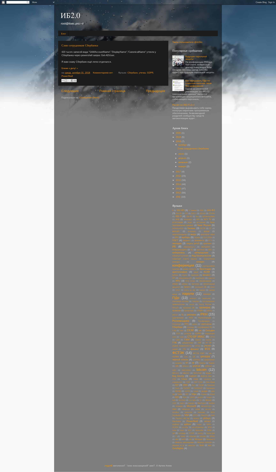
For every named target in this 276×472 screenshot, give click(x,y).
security (185, 427)
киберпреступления (180, 256)
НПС (178, 281)
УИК (199, 343)
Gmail (195, 391)
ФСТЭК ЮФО (198, 353)
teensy (200, 433)
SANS (209, 424)
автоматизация (208, 216)
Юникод (202, 363)
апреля (182, 158)
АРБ (198, 219)
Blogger (108, 466)
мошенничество (185, 278)
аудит (190, 222)
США (178, 340)
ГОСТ (175, 240)
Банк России (204, 225)
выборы (186, 237)
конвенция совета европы (184, 259)
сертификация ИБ (204, 327)
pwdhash (175, 424)
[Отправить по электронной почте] (63, 80)
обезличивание (205, 281)
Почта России (205, 304)
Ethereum (211, 385)
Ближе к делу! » (69, 68)
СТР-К (212, 337)
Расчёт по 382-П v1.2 (183, 105)
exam (177, 388)
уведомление (187, 343)
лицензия (195, 275)
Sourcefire (199, 430)
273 (186, 213)
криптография (179, 272)
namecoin (188, 412)
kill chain (182, 400)
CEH (174, 379)
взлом (206, 231)
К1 (192, 250)
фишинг (195, 349)
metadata (179, 406)
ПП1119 (175, 308)
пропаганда (188, 311)
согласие (187, 333)
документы (199, 240)
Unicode (202, 436)
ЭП (186, 363)
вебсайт (176, 231)
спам (182, 337)
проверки (176, 310)
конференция (183, 265)
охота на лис (189, 290)
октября (182, 145)
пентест (193, 298)
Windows (199, 439)
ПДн (175, 298)
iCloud (212, 394)
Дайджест (187, 240)
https (194, 394)
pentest (196, 418)
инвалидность (189, 247)
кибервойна (178, 252)
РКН (203, 314)
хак (210, 353)
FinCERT (186, 388)
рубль (194, 324)
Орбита (187, 287)
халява (175, 357)
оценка (202, 290)
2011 (178, 197)
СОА (178, 333)
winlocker (191, 445)
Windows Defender (204, 442)
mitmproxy (186, 409)
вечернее (192, 231)
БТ (210, 228)
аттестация (177, 222)
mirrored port (206, 406)
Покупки (195, 301)
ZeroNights (178, 448)
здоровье (207, 243)
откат (212, 287)
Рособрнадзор (204, 321)
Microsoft (191, 406)
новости (211, 278)
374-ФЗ (212, 213)
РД (182, 315)
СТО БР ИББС (196, 336)
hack (180, 394)
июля (181, 154)
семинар (190, 327)
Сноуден (210, 330)
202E (202, 210)
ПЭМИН (200, 311)
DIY (177, 385)
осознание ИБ (201, 287)
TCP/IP (191, 433)
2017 (179, 172)
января (182, 166)
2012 (179, 193)
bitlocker (186, 373)
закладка (177, 243)
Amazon (185, 366)
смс (200, 330)
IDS (177, 397)
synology (181, 433)
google (205, 391)
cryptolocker (177, 382)
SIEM (209, 427)
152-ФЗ (180, 210)
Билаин (191, 228)
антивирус (188, 219)
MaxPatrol (202, 403)
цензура (205, 356)
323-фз (203, 213)
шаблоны (196, 360)
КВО (210, 250)
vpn (176, 439)
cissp (196, 379)
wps (209, 445)
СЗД (174, 330)
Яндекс (212, 363)
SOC (190, 430)
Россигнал (176, 324)
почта (191, 304)
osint (213, 415)
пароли (188, 294)
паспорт (207, 294)
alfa (177, 366)
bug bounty (178, 376)
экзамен (178, 363)
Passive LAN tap (182, 418)
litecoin (208, 400)
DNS (185, 385)
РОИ (191, 318)
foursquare (210, 388)
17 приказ (192, 210)
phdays (207, 418)
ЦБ (194, 357)
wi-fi (183, 439)
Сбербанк (132, 73)
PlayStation (176, 421)
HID (186, 394)
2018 (179, 141)
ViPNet (212, 436)
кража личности (189, 269)
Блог (63, 33)
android (196, 366)
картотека (201, 250)
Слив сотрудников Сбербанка (79, 45)
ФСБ (207, 348)
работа (209, 311)
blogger (208, 373)
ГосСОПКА (207, 237)
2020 (179, 133)
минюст (207, 275)
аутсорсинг (201, 222)
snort (182, 430)
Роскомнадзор (180, 320)
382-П (178, 216)
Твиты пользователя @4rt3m (187, 42)
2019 (179, 137)
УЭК (184, 349)
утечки (207, 346)
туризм (208, 340)
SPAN (209, 430)
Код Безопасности (201, 255)
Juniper (209, 397)
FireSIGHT (198, 388)
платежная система (180, 301)
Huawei (204, 394)
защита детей (192, 243)
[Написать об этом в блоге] (66, 80)
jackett (200, 397)
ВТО (177, 237)
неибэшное (200, 278)
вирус (193, 234)
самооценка (206, 324)
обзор (175, 284)
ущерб (175, 349)
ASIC (174, 370)
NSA (186, 415)
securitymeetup (198, 427)
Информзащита (179, 250)
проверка (204, 307)
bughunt (192, 376)
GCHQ (178, 391)
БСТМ (202, 228)
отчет (178, 290)
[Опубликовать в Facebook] (72, 80)
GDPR (150, 73)
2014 (179, 184)
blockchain (197, 373)
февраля (183, 162)
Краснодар (205, 269)
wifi (190, 439)
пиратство (206, 298)
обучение (195, 284)
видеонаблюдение (179, 234)
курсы (184, 275)
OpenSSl (204, 415)
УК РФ (208, 343)
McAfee (212, 403)
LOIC (174, 403)
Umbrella (192, 436)
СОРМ (198, 333)
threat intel (211, 433)
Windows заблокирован (184, 442)
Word (201, 445)
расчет (175, 315)
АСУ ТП (207, 219)
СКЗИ (190, 330)
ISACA (192, 397)
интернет (206, 247)
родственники (178, 318)
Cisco (184, 379)
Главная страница (112, 91)
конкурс (200, 262)
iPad (184, 397)
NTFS (195, 415)
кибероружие (201, 252)
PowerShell (67, 76)
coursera (207, 379)
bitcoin (201, 370)
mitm (174, 409)
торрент (198, 340)
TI (176, 436)
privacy (207, 421)
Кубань (175, 275)
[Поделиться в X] (69, 80)
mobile (197, 409)
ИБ (174, 246)
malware (191, 403)
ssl (173, 433)
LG (200, 400)
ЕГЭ (210, 240)
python (187, 424)
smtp (174, 430)
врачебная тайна (208, 234)
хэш (186, 357)
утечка (142, 73)
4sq (197, 216)
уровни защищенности (181, 346)
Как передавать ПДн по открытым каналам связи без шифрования (198, 83)
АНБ (178, 219)
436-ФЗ (189, 216)
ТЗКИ (187, 339)
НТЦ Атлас (190, 281)
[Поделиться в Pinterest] (75, 80)
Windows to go (178, 445)
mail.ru (182, 403)
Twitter (182, 436)
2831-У (194, 213)
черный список (180, 359)
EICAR (201, 385)
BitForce (175, 373)
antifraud (208, 366)
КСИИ (207, 272)
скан (181, 330)
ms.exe (208, 409)
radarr (199, 424)
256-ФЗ (179, 213)
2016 (179, 176)
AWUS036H (186, 370)
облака (185, 284)
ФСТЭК (178, 353)
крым (196, 272)
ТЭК (174, 342)
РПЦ (186, 324)
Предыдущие (155, 91)
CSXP (188, 382)
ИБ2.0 (70, 15)
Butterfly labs (206, 376)
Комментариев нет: (103, 73)
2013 (179, 188)
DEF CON (198, 382)
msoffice (175, 412)
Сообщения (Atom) (89, 97)
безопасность (178, 228)
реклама (191, 314)
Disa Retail (210, 382)
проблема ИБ (189, 308)
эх (193, 362)
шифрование (209, 360)
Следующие (70, 91)
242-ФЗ (211, 210)
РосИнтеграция (204, 318)
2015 (179, 180)
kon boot (192, 400)
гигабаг (197, 237)
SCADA (175, 427)
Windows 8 (210, 439)
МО (173, 278)
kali (173, 400)
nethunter (201, 412)
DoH (193, 385)
